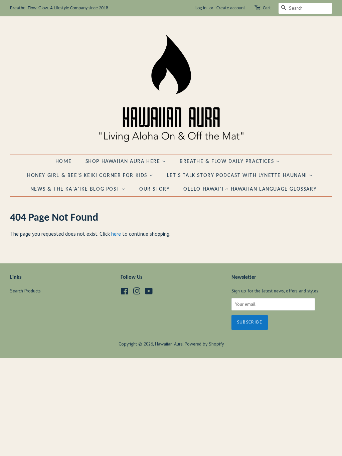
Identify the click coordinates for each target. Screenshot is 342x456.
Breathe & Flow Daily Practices (228, 161)
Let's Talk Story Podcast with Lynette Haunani (238, 175)
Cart (267, 8)
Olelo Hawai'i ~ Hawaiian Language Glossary (250, 189)
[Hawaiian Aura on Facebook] (124, 292)
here (116, 233)
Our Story (154, 189)
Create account (230, 8)
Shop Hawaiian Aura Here (124, 161)
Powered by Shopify (204, 344)
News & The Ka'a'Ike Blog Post (76, 189)
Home (63, 161)
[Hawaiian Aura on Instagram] (136, 292)
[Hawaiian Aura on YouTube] (149, 292)
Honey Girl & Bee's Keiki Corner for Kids (88, 175)
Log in (200, 8)
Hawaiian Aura (169, 344)
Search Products (25, 291)
